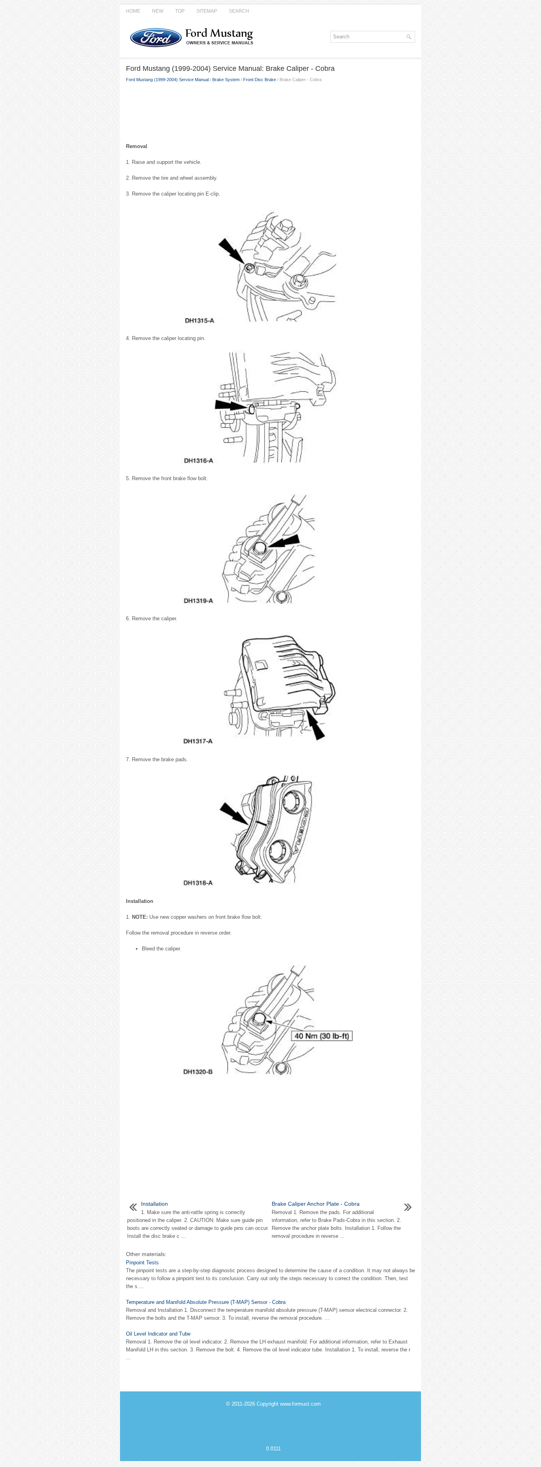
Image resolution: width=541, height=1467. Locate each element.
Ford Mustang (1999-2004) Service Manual (167, 79)
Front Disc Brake (259, 79)
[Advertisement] (270, 111)
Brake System (226, 79)
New (157, 11)
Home (133, 11)
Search (239, 11)
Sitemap (206, 11)
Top (180, 11)
